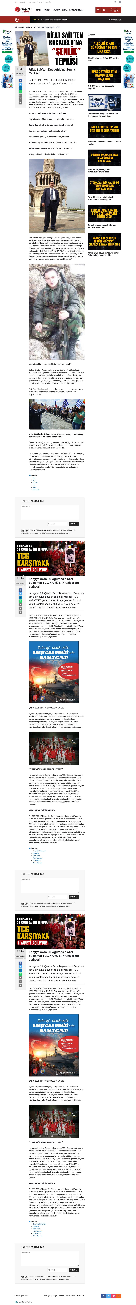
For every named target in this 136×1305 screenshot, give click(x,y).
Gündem (46, 10)
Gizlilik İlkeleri (70, 1296)
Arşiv (40, 2)
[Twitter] (20, 84)
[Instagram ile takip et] (113, 1296)
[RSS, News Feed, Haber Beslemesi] (118, 1296)
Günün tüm (114, 20)
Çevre (38, 10)
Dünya (64, 10)
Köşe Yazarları (76, 10)
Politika (56, 10)
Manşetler (22, 2)
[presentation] (22, 20)
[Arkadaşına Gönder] (20, 95)
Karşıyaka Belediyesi (39, 851)
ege (34, 485)
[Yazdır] (20, 99)
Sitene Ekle (48, 2)
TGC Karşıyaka (37, 858)
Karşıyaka (36, 853)
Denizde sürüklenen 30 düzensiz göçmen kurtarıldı (58, 20)
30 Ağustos (36, 860)
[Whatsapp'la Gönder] (20, 91)
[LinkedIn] (20, 88)
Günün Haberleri (32, 2)
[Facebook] (20, 80)
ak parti (35, 483)
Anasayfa (47, 1296)
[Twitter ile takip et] (108, 1296)
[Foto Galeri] (120, 2)
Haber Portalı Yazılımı (25, 1302)
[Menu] (98, 10)
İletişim (61, 1296)
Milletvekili (36, 490)
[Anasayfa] (16, 2)
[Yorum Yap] (20, 102)
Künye (55, 1296)
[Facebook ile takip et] (103, 1296)
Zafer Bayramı (37, 863)
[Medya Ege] (23, 10)
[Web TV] (115, 2)
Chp (34, 480)
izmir (34, 487)
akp (34, 478)
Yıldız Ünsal (36, 856)
